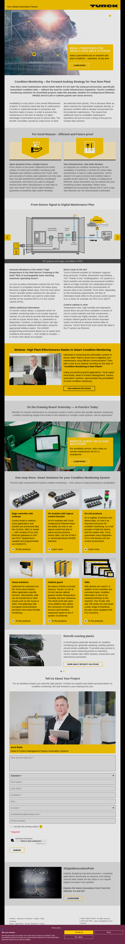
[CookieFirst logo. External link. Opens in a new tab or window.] (3, 930)
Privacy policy (56, 928)
